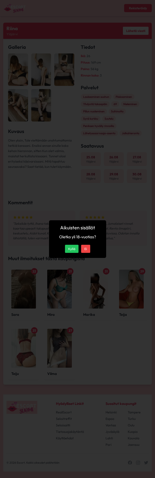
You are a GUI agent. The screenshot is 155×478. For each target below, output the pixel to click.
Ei (85, 249)
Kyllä (71, 249)
